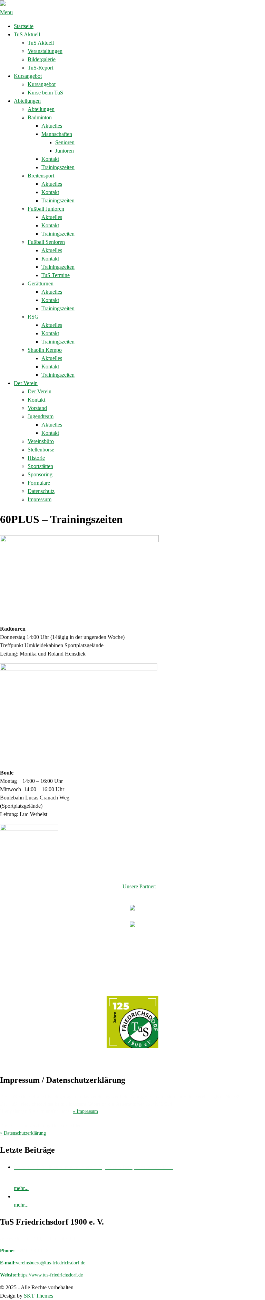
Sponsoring (40, 474)
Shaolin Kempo (45, 350)
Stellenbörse (41, 449)
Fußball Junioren (46, 209)
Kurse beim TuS (45, 92)
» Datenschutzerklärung (23, 1133)
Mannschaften (56, 134)
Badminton (40, 117)
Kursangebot (28, 76)
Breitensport (41, 175)
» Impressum (85, 1111)
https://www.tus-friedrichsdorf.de (50, 1275)
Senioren (65, 142)
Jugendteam (40, 416)
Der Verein (26, 383)
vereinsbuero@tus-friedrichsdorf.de (50, 1262)
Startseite (23, 26)
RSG (33, 317)
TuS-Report (40, 68)
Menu (6, 12)
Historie (36, 458)
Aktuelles (51, 126)
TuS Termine (55, 275)
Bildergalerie (42, 59)
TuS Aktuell (27, 34)
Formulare (39, 483)
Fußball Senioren (46, 242)
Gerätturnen (40, 283)
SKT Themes (38, 1296)
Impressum (39, 499)
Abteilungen (27, 101)
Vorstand (37, 408)
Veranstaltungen (45, 51)
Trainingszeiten (58, 167)
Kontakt (50, 159)
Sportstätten (40, 466)
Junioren (64, 151)
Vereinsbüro (41, 441)
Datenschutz (41, 491)
